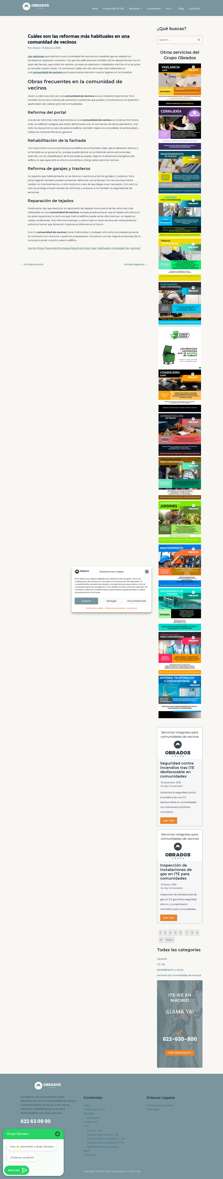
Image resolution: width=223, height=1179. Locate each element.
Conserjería (180, 390)
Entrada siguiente (136, 264)
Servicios (89, 1113)
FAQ (86, 1126)
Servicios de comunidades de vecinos (179, 975)
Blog (86, 1150)
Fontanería (93, 1118)
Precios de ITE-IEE (94, 1109)
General (162, 959)
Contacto (89, 1155)
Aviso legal (132, 608)
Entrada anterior (32, 264)
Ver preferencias (136, 600)
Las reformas (36, 56)
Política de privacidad (115, 608)
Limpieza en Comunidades (179, 216)
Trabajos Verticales (179, 259)
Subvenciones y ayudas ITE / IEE (105, 1142)
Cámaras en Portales (180, 84)
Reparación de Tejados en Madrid (180, 172)
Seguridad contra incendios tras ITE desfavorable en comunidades (177, 769)
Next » (169, 940)
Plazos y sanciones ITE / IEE (103, 1134)
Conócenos (90, 1122)
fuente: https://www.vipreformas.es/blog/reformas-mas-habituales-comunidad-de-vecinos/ (84, 248)
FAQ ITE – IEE (94, 1130)
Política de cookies (94, 608)
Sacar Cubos (179, 347)
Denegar (111, 600)
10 (161, 940)
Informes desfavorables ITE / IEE (106, 1138)
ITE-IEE (161, 964)
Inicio (87, 1105)
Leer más (168, 820)
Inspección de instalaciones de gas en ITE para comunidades (176, 871)
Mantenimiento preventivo (103, 1146)
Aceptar (86, 600)
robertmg (134, 1171)
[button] (146, 571)
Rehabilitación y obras (170, 970)
